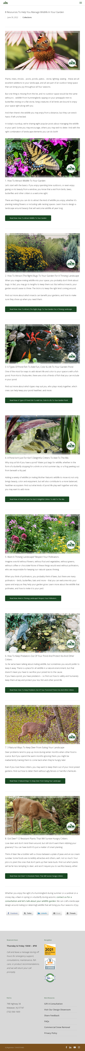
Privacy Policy (50, 1033)
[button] (80, 3)
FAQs (46, 1021)
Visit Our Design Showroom (57, 1009)
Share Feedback (51, 1015)
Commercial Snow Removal (57, 1027)
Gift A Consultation (53, 1003)
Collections (27, 17)
